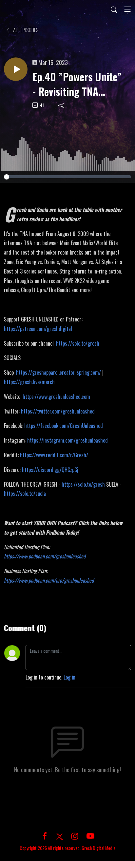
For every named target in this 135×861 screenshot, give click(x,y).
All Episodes (25, 30)
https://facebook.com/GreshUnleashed (63, 426)
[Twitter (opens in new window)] (59, 835)
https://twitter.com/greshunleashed (58, 411)
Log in (69, 677)
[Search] (114, 9)
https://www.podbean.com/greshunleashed (45, 556)
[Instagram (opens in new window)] (75, 835)
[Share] (61, 105)
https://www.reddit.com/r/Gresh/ (54, 455)
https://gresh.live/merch (29, 382)
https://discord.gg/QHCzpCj (50, 470)
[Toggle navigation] (127, 9)
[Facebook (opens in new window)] (44, 835)
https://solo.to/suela (25, 493)
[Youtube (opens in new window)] (90, 835)
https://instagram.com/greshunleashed (67, 440)
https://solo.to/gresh (77, 343)
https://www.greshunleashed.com (56, 396)
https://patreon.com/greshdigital (38, 329)
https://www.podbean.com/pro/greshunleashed (49, 580)
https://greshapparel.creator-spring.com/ (58, 372)
